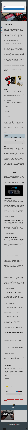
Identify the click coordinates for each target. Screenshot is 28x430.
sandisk (5, 400)
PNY (18, 399)
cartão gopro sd (12, 399)
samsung (21, 399)
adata (7, 399)
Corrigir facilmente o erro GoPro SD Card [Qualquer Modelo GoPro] (14, 327)
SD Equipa (14, 407)
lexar (15, 399)
